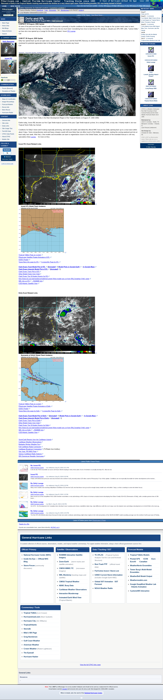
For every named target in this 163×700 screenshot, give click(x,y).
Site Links (5, 123)
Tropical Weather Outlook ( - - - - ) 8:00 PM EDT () (51, 10)
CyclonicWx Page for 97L (50, 262)
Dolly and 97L (145, 14)
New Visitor (15, 6)
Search (4, 34)
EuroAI (133, 562)
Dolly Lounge (151, 62)
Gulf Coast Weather (32, 641)
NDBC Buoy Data (66, 585)
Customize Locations (57, 8)
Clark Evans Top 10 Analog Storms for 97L (33, 276)
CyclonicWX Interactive (139, 591)
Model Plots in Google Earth (69, 267)
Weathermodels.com (138, 580)
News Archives (7, 31)
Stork (151, 72)
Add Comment (57, 21)
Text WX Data (6, 131)
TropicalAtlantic (30, 625)
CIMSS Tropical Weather (69, 582)
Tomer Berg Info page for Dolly (29, 411)
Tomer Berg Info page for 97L (29, 262)
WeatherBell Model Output (141, 576)
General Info (6, 120)
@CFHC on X (55, 527)
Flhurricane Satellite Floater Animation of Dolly (35, 406)
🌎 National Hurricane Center (7, 158)
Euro (153, 559)
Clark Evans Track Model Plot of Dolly (33, 416)
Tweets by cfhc (24, 524)
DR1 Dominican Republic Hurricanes (31, 456)
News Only (5, 25)
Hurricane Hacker (31, 657)
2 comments (150, 16)
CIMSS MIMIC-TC (66, 568)
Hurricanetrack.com (32, 617)
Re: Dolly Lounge (37, 483)
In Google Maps (89, 267)
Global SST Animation (104, 582)
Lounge (33, 137)
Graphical (40, 10)
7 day (46, 10)
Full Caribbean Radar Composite (30, 447)
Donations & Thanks (8, 91)
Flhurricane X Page (99, 520)
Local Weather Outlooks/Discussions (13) (33, 13)
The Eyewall (29, 653)
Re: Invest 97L (36, 465)
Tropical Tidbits (30, 613)
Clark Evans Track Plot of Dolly (29, 420)
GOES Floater (23, 260)
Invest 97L (34, 474)
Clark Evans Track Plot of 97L (29, 271)
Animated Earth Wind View (70, 597)
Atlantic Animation (139, 587)
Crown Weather (30, 649)
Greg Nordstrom (30, 637)
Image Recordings (8, 101)
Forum (4, 88)
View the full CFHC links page (90, 665)
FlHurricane (7, 9)
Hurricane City (30, 621)
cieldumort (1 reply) (151, 53)
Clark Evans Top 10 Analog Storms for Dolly (34, 425)
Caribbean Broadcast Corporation (30, 449)
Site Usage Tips (7, 128)
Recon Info (5, 107)
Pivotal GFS (135, 559)
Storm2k (27, 629)
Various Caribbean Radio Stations (30, 454)
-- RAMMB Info (37, 281)
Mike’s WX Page (30, 633)
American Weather (31, 645)
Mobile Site (5, 139)
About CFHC (6, 136)
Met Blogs (5, 28)
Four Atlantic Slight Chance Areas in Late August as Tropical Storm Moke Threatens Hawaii (150, 20)
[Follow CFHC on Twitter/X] (8, 153)
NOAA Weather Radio (104, 588)
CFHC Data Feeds (8, 134)
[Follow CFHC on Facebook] (8, 150)
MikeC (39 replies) (151, 86)
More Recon (6, 110)
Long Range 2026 (150, 88)
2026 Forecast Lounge (37, 467)
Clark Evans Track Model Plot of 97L (32, 267)
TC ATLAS (99, 555)
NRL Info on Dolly (25, 430)
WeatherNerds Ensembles (141, 565)
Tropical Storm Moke (151, 100)
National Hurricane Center (93, 693)
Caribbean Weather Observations (30, 442)
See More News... (97, 15)
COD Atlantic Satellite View (28, 283)
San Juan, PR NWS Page (27, 451)
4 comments (150, 24)
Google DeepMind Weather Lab (143, 584)
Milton (108, 6)
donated (64, 689)
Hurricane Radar (7, 112)
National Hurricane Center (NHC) (37, 555)
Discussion (52, 10)
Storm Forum (29, 565)
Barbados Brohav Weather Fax (29, 444)
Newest (9, 88)
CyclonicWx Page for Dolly (51, 411)
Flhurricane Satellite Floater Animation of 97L (34, 257)
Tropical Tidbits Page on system (30, 255)
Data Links (5, 126)
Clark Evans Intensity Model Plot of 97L (33, 269)
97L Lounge (71, 31)
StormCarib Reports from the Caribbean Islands (35, 439)
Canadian (143, 562)
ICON (145, 559)
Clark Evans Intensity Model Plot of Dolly (34, 418)
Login (4, 6)
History (81, 10)
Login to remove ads (7, 163)
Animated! (52, 267)
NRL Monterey (65, 575)
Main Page (5, 23)
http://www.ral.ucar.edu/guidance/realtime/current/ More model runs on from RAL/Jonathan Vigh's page (54, 279)
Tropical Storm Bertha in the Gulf (150, 40)
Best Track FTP (101, 564)
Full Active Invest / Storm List (107, 571)
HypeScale (4, 77)
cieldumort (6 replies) (151, 98)
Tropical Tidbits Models (140, 555)
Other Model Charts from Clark (29, 274)
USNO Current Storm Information (109, 575)
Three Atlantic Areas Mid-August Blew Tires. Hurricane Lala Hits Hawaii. (150, 28)
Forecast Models (7, 104)
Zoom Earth (64, 562)
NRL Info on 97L (24, 281)
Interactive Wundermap (68, 593)
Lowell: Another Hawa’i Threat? (151, 75)
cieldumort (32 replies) (151, 60)
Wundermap (65, 10)
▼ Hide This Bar (151, 147)
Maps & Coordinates (8, 99)
